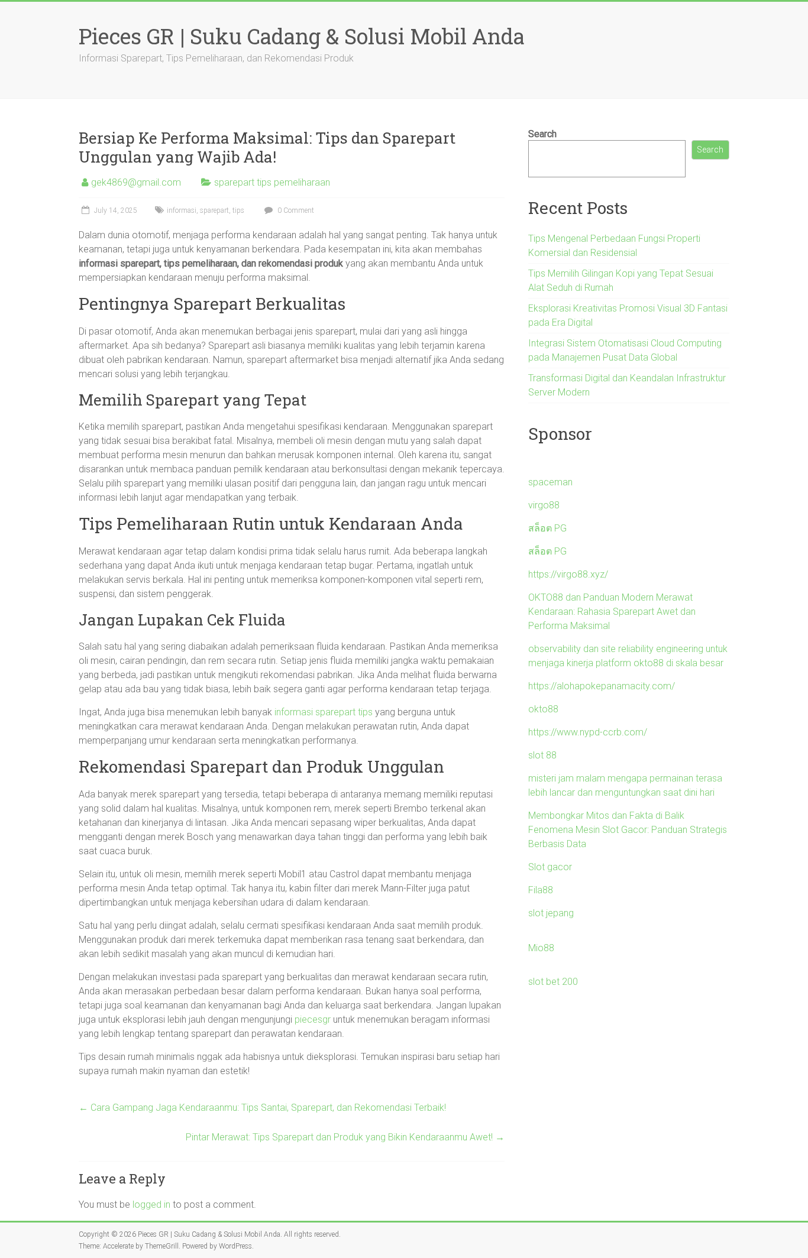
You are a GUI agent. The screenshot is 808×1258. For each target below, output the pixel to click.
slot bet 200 (553, 981)
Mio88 (541, 948)
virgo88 (544, 505)
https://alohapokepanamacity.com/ (601, 686)
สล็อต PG (547, 528)
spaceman (550, 482)
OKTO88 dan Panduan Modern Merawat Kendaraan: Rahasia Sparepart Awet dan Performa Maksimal (612, 611)
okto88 (543, 709)
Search (542, 134)
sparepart (214, 210)
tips (238, 210)
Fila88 (540, 890)
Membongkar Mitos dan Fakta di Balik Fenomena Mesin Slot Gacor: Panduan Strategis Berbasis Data (627, 830)
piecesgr (313, 1019)
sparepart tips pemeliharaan (272, 182)
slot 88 (542, 755)
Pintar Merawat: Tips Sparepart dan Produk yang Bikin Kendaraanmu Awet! (345, 1137)
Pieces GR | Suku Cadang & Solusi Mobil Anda (302, 36)
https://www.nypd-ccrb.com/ (587, 732)
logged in (151, 1204)
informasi (181, 210)
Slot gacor (550, 867)
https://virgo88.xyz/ (568, 574)
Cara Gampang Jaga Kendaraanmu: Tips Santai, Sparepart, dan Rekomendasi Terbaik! (262, 1107)
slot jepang (551, 913)
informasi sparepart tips (323, 712)
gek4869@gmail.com (136, 182)
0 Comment (295, 210)
